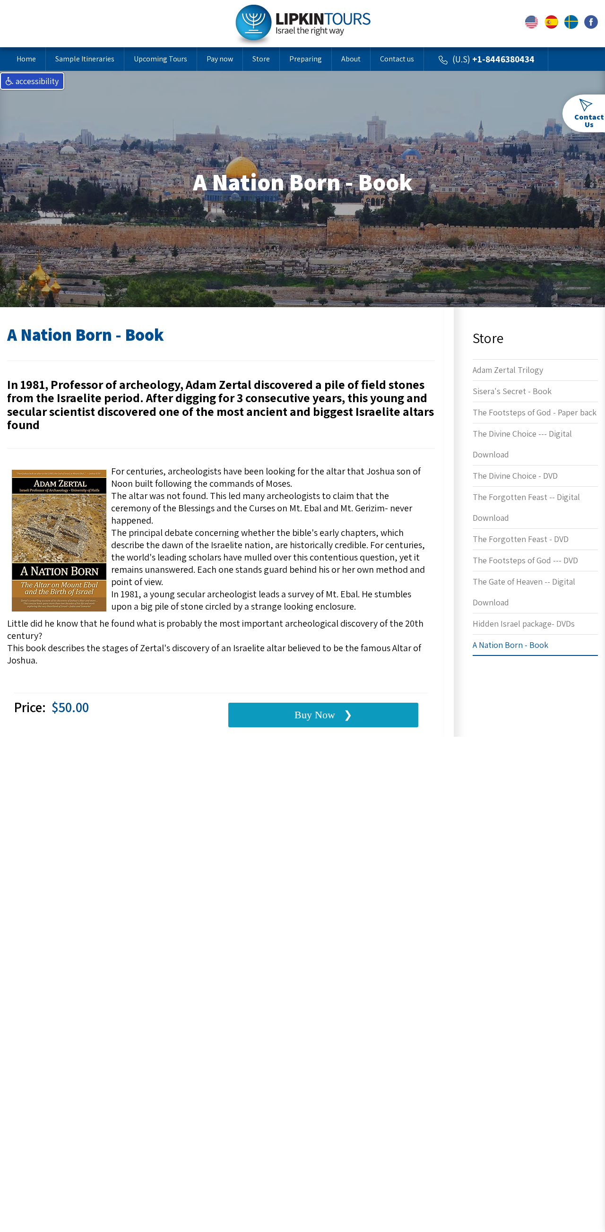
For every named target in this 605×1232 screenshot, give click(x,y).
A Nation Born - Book (510, 644)
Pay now (220, 59)
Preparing (305, 59)
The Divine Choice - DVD (515, 475)
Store (261, 59)
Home (26, 59)
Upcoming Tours (160, 59)
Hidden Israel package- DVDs (524, 623)
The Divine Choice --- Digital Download (522, 444)
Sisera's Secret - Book (512, 391)
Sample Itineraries (84, 59)
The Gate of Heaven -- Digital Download (524, 592)
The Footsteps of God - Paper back (534, 412)
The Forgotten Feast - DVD (521, 539)
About (351, 59)
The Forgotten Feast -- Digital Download (526, 507)
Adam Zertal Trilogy (508, 369)
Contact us (397, 59)
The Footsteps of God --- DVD (525, 560)
